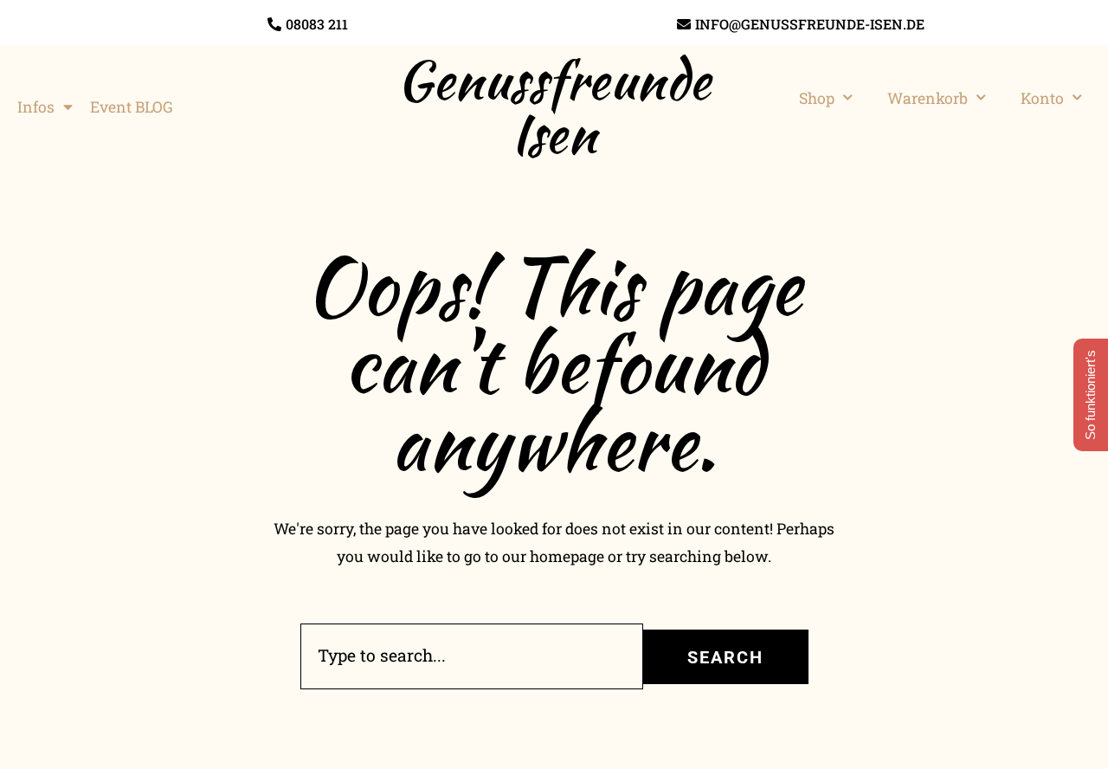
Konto (1042, 98)
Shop (816, 98)
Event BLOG (131, 107)
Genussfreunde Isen (554, 106)
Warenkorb (927, 98)
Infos (36, 107)
